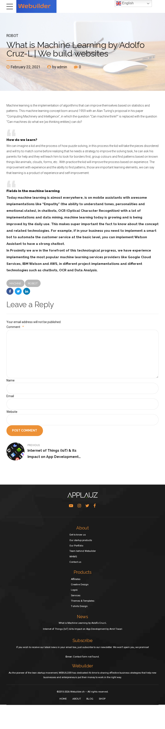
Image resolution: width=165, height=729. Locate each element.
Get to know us (77, 534)
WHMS (73, 556)
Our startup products (80, 540)
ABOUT (76, 698)
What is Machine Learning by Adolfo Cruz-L (83, 622)
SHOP (102, 698)
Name (10, 380)
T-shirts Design (79, 606)
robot (33, 283)
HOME (63, 698)
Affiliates (75, 579)
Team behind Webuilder (82, 550)
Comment (15, 327)
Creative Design (80, 584)
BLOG (89, 698)
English (127, 3)
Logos (74, 589)
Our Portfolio (76, 545)
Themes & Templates (82, 600)
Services (75, 595)
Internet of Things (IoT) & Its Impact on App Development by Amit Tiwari (82, 628)
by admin (59, 67)
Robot (12, 36)
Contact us (75, 561)
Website (11, 411)
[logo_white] (82, 495)
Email (10, 396)
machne (15, 283)
